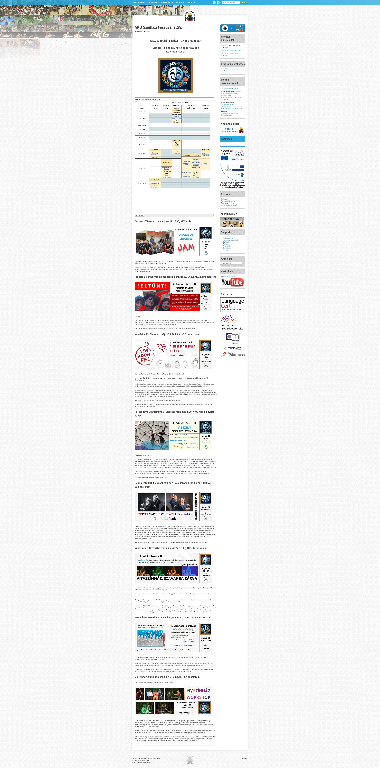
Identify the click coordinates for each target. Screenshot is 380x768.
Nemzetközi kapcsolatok (230, 240)
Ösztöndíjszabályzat (227, 104)
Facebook (214, 2)
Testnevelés (226, 246)
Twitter (218, 2)
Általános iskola (178, 2)
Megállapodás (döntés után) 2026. (232, 108)
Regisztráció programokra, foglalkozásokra (229, 70)
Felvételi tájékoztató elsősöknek (231, 50)
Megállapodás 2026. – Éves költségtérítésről (229, 94)
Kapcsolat (191, 2)
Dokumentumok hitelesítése (229, 88)
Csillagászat (226, 248)
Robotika (225, 244)
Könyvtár (225, 250)
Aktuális (148, 31)
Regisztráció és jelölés (228, 201)
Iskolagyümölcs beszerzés (229, 205)
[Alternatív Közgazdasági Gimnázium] (190, 16)
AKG (134, 2)
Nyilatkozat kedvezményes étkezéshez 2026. (229, 114)
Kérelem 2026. (225, 106)
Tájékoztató (224, 199)
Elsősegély (226, 242)
